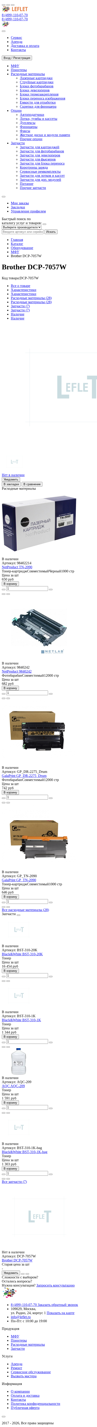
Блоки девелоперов (35, 90)
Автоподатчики (32, 115)
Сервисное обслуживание (31, 1372)
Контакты (18, 1399)
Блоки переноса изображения (42, 98)
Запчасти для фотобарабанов (42, 151)
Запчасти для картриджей (39, 147)
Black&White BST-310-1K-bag (24, 1152)
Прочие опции (31, 139)
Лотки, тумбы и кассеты (38, 119)
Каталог (17, 244)
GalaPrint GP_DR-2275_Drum (24, 776)
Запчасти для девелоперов (40, 155)
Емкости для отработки (38, 102)
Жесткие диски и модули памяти (45, 135)
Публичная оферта (25, 1408)
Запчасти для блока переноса (42, 163)
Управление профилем (28, 211)
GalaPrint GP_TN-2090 (19, 880)
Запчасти (18, 1348)
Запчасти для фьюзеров (38, 159)
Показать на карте (60, 1313)
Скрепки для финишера (38, 106)
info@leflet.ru (21, 1317)
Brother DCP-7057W (17, 1260)
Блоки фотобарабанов (36, 86)
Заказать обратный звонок (58, 1305)
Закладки (18, 207)
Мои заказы (20, 203)
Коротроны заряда (34, 167)
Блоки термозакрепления (39, 94)
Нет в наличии (13, 475)
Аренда (16, 1364)
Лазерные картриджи (36, 78)
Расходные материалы (28, 1344)
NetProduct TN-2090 (17, 567)
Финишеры (28, 127)
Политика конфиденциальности (35, 1404)
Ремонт (16, 1368)
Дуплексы (27, 123)
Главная (17, 240)
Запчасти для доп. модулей (40, 180)
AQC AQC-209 (13, 1086)
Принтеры (19, 1340)
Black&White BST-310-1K (21, 1020)
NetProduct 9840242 (17, 671)
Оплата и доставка (25, 1395)
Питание (26, 184)
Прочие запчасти (33, 188)
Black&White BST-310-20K (22, 954)
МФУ (15, 252)
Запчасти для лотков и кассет (42, 175)
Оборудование (22, 248)
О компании (20, 1391)
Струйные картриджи (36, 82)
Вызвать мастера (24, 1376)
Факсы (25, 131)
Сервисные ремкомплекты (40, 171)
